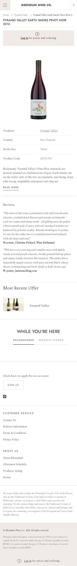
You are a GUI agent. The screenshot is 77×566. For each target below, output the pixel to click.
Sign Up (13, 385)
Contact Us (9, 420)
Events (7, 477)
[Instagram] (4, 397)
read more (11, 187)
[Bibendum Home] (36, 5)
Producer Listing (12, 471)
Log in (27, 561)
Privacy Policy (11, 440)
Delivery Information (15, 427)
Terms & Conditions (14, 433)
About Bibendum (13, 458)
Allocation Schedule (15, 464)
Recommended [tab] (23, 340)
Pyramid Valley (21, 15)
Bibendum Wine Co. (15, 530)
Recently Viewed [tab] (51, 340)
